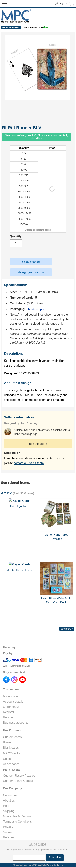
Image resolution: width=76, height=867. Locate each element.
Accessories (11, 764)
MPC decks (11, 753)
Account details (13, 701)
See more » (66, 628)
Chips (7, 758)
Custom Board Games (18, 780)
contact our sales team (29, 463)
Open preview (31, 261)
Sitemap (8, 832)
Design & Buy (11, 27)
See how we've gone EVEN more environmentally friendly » (36, 137)
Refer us (8, 837)
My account (11, 696)
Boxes (7, 742)
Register (8, 712)
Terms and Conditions (17, 821)
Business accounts (15, 722)
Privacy (8, 826)
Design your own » (31, 272)
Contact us (10, 795)
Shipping (8, 811)
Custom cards (12, 737)
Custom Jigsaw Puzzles (19, 775)
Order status (11, 706)
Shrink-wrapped (36, 309)
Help (6, 805)
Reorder (8, 717)
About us (9, 800)
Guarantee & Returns (17, 816)
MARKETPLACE (36, 27)
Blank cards (11, 747)
